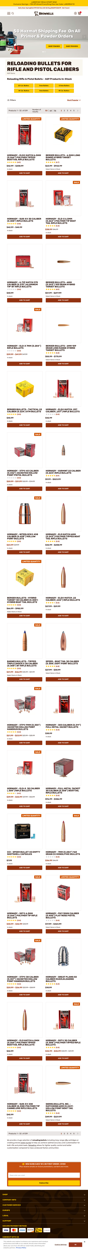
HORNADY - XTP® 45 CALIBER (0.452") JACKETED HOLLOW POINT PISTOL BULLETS (23, 473)
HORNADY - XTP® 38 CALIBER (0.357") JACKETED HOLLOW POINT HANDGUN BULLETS (23, 979)
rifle (66, 1140)
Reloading (32, 1145)
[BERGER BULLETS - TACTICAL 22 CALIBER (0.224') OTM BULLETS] (24, 389)
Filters (13, 100)
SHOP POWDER (54, 46)
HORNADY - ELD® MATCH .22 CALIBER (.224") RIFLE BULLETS (63, 599)
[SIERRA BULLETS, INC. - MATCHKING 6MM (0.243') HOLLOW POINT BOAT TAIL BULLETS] (63, 1083)
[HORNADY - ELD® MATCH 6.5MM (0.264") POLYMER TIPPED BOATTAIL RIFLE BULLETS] (24, 134)
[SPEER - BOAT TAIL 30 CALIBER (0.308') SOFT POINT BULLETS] (63, 641)
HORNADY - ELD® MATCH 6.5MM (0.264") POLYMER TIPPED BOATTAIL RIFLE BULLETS (24, 157)
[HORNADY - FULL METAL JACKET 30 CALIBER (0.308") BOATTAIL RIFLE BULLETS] (63, 768)
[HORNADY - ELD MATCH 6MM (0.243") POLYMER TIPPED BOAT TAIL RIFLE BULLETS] (63, 513)
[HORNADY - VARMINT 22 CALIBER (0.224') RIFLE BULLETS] (63, 450)
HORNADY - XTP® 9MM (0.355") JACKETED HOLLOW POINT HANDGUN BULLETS (23, 727)
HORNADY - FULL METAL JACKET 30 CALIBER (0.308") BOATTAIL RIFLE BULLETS (63, 790)
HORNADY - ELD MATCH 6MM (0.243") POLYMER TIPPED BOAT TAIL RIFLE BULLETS (63, 536)
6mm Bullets (44, 85)
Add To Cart (24, 173)
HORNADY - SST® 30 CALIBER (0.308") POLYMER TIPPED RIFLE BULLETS (63, 1042)
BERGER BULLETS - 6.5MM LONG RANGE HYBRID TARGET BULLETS (63, 157)
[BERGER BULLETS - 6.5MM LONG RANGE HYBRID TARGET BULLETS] (63, 134)
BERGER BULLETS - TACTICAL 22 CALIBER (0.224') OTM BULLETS (24, 410)
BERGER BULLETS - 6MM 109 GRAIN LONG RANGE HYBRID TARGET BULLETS (61, 348)
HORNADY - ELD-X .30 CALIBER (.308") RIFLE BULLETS (23, 789)
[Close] (84, 1241)
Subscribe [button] (44, 1183)
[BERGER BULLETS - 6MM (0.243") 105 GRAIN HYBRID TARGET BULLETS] (63, 262)
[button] (9, 13)
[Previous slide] (4, 37)
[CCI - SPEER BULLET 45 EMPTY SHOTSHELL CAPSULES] (24, 831)
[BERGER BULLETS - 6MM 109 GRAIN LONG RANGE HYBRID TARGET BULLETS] (63, 325)
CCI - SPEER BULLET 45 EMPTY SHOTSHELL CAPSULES (23, 853)
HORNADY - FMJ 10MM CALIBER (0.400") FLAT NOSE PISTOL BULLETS (62, 915)
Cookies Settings (61, 1244)
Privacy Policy (21, 1248)
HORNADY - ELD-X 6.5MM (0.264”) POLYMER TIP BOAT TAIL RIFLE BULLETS (61, 221)
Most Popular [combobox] (72, 100)
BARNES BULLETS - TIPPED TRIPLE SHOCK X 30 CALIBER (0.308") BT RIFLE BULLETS (22, 663)
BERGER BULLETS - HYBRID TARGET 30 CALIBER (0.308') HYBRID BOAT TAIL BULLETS (22, 600)
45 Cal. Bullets (64, 90)
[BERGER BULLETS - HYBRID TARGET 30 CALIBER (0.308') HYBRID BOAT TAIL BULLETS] (24, 577)
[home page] (44, 13)
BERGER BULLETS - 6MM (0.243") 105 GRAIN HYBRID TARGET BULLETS (60, 284)
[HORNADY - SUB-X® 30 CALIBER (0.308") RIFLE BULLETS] (24, 198)
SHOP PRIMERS (72, 46)
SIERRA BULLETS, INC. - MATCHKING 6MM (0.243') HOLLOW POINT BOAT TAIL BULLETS (59, 1107)
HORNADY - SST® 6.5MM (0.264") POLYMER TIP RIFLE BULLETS (22, 915)
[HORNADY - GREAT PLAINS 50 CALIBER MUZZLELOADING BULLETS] (63, 956)
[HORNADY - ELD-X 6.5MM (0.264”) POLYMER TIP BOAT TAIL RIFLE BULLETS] (63, 198)
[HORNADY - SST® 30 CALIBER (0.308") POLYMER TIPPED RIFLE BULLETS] (63, 1020)
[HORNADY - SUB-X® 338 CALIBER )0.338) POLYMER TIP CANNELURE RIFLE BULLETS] (24, 1083)
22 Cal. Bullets (23, 85)
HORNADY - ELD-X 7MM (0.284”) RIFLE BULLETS (24, 347)
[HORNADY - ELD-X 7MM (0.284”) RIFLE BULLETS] (24, 325)
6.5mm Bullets (64, 85)
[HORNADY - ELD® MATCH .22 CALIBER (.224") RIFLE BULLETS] (63, 577)
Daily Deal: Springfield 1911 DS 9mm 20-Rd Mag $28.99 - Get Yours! (44, 8)
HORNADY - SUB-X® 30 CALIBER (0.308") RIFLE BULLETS (24, 220)
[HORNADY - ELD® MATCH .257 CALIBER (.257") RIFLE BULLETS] (63, 389)
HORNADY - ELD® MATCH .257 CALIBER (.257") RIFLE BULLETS (63, 410)
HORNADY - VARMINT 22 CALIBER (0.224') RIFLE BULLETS (63, 472)
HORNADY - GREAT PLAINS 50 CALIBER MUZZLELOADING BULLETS (61, 979)
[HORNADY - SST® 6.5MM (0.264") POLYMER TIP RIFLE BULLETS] (24, 893)
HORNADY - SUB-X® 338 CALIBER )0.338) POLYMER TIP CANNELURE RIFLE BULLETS (23, 1106)
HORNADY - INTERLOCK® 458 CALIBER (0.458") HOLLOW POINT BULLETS (22, 536)
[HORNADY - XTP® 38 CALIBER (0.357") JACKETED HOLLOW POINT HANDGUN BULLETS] (24, 956)
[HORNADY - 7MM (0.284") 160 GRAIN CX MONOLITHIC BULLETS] (63, 831)
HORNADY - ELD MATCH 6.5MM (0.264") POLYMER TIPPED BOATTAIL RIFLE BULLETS (23, 1042)
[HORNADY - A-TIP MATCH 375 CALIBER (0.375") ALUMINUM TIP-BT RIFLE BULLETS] (24, 262)
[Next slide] (84, 37)
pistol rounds (26, 1143)
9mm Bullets (44, 90)
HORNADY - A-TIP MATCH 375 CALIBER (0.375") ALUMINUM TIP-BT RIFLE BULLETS (22, 284)
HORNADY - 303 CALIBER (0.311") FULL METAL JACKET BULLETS (63, 726)
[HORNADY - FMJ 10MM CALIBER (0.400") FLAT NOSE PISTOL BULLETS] (63, 893)
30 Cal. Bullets (24, 90)
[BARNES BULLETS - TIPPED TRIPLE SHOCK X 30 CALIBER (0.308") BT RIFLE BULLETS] (24, 641)
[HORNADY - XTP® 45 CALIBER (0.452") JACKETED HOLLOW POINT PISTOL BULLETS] (24, 450)
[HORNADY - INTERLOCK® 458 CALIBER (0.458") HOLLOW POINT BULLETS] (24, 513)
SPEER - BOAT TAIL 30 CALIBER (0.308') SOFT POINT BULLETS (62, 662)
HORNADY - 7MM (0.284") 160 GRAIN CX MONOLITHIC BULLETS (63, 853)
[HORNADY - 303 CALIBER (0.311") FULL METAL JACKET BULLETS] (63, 704)
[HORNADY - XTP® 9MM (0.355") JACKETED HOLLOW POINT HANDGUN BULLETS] (24, 704)
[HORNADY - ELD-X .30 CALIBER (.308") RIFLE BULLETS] (24, 768)
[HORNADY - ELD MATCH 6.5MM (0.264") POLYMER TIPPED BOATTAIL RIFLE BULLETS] (24, 1020)
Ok (75, 1244)
